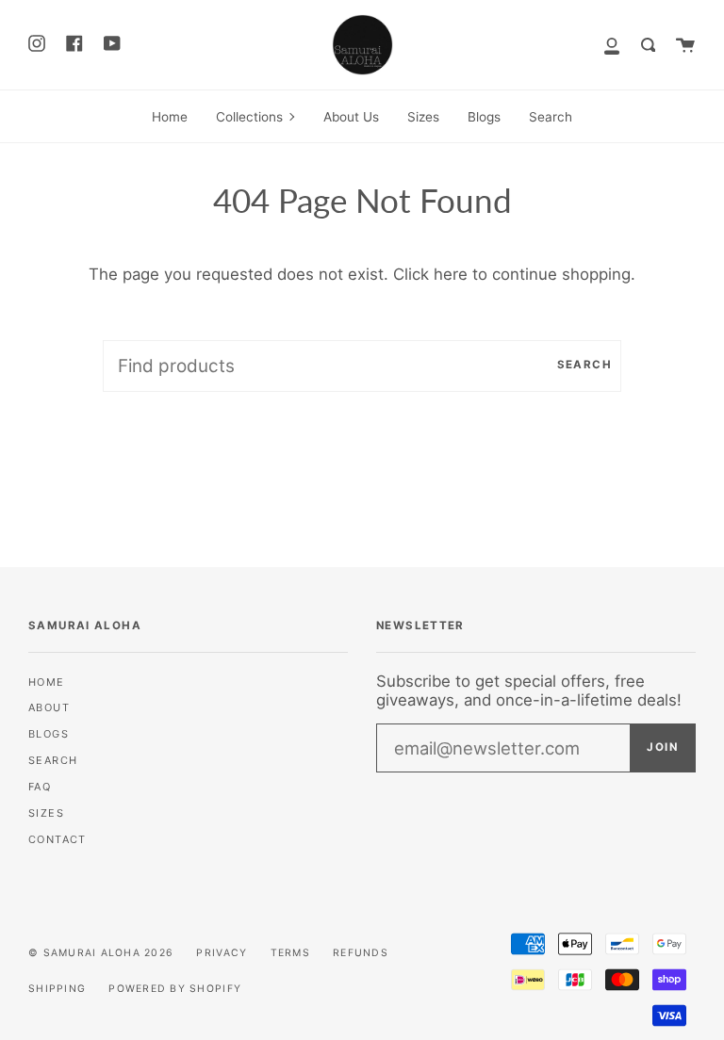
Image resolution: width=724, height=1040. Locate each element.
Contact (57, 839)
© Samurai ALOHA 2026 (100, 953)
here (451, 274)
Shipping (57, 989)
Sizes (46, 813)
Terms (290, 953)
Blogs (48, 733)
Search (584, 364)
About (49, 707)
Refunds (360, 953)
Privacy (221, 953)
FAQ (39, 786)
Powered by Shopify (174, 989)
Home (46, 682)
